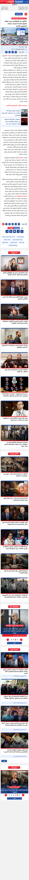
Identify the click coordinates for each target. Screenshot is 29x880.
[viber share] (6, 52)
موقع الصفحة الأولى (13, 245)
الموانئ (25, 89)
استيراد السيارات (7, 239)
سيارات (10, 55)
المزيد (14, 643)
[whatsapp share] (9, 52)
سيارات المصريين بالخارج (17, 239)
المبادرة (21, 157)
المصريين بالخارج (20, 237)
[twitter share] (12, 52)
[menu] (27, 1)
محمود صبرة (22, 47)
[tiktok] (7, 231)
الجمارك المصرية (13, 242)
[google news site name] (21, 231)
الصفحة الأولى (5, 242)
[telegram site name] (14, 231)
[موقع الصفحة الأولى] (14, 2)
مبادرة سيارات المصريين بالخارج (8, 237)
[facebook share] (16, 52)
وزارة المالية (21, 242)
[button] (21, 640)
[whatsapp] (3, 224)
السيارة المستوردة (21, 196)
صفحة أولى (19, 14)
